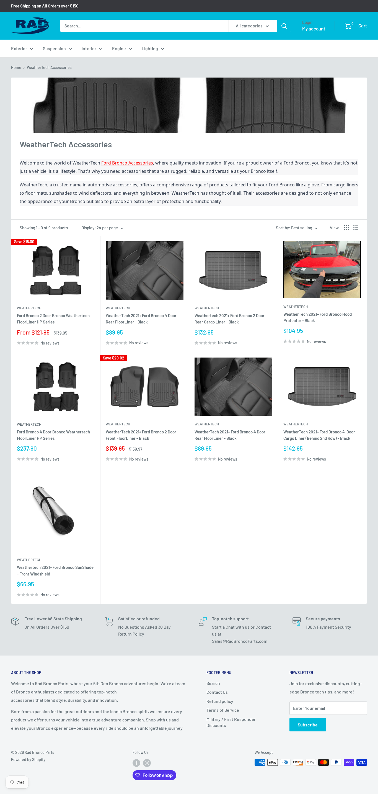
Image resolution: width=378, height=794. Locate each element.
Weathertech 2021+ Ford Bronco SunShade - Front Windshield (55, 570)
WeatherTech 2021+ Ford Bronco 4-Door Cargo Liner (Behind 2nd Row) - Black (319, 435)
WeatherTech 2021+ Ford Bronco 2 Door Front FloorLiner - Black (141, 435)
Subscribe (308, 724)
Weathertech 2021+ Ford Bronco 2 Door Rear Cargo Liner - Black (230, 318)
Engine (119, 48)
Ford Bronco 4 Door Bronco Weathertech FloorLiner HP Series (53, 435)
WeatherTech (29, 308)
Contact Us (217, 692)
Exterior (19, 48)
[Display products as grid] (346, 227)
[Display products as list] (355, 227)
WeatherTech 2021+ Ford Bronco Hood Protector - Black (317, 317)
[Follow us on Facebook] (136, 763)
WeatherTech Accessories (49, 67)
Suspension (54, 48)
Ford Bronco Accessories (127, 163)
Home (16, 67)
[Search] (284, 26)
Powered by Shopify (28, 759)
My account (313, 28)
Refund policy (219, 701)
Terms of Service (222, 710)
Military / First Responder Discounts (231, 722)
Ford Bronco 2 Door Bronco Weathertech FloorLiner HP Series (53, 318)
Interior (89, 48)
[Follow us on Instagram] (147, 763)
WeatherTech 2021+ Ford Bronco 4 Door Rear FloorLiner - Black (141, 318)
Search (213, 683)
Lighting (150, 48)
